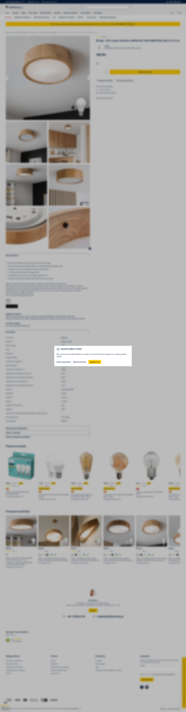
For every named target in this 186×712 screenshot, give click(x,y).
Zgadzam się (94, 362)
